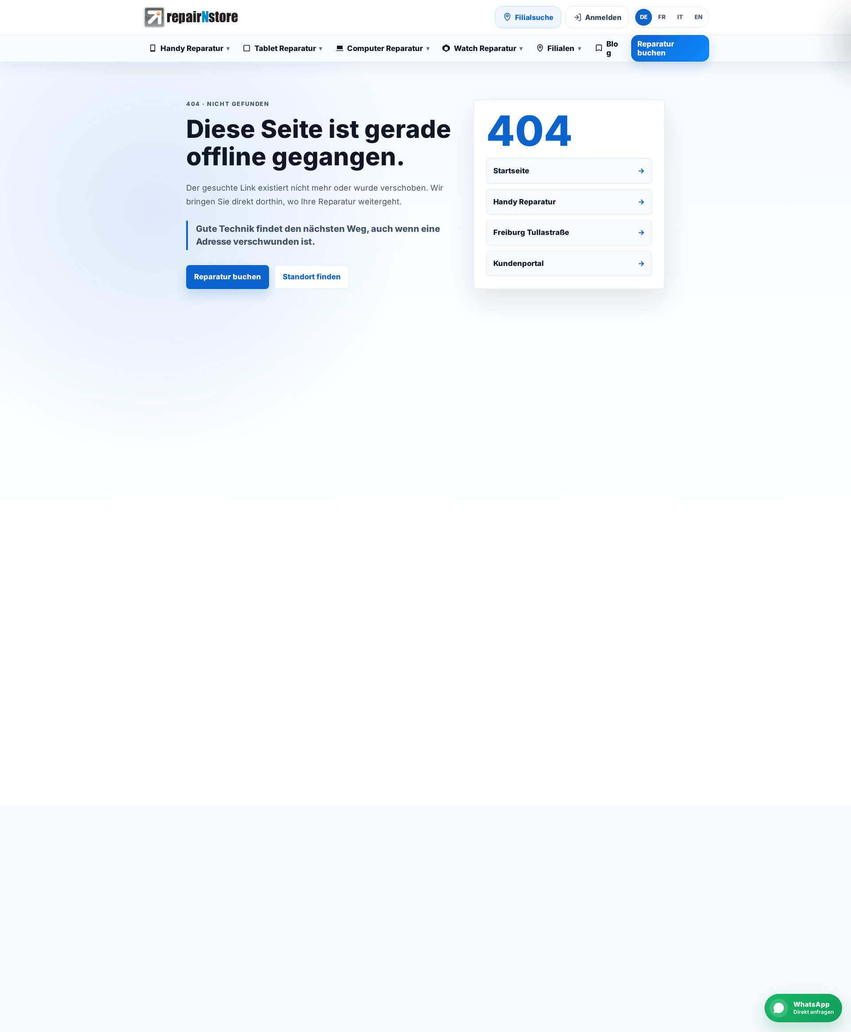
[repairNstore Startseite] (190, 17)
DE (644, 16)
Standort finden (312, 276)
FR (662, 16)
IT (680, 16)
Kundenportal (569, 263)
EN (699, 16)
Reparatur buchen (655, 48)
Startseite (569, 170)
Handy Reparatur (569, 201)
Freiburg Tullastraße (569, 232)
